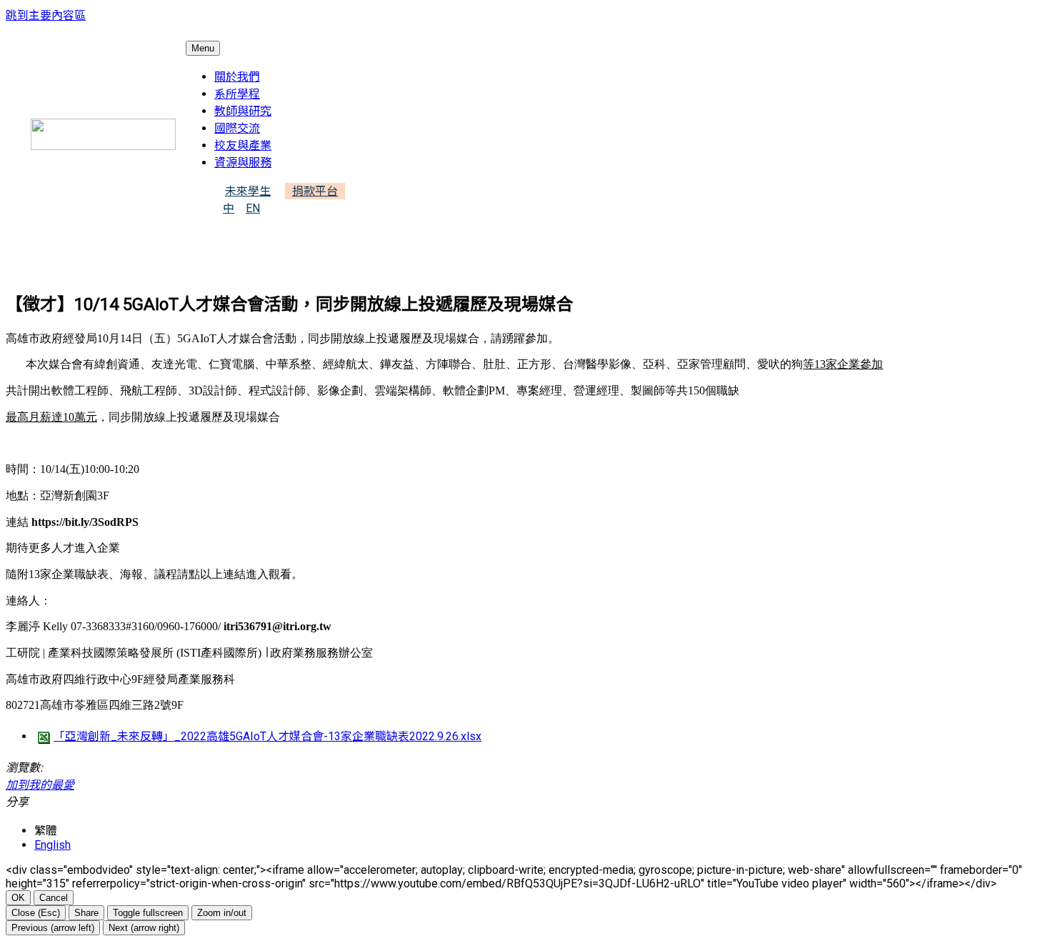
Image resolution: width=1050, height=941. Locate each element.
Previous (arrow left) (52, 927)
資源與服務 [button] (242, 162)
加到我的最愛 (40, 785)
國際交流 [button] (237, 128)
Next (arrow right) (144, 927)
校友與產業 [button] (242, 145)
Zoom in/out (221, 912)
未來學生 (248, 191)
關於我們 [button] (237, 77)
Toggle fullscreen (148, 912)
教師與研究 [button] (242, 111)
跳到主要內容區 (46, 15)
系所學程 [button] (237, 94)
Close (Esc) (35, 912)
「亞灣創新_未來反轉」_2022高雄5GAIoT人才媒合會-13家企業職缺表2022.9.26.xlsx (267, 736)
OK (18, 897)
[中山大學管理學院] (103, 134)
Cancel (53, 897)
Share (86, 912)
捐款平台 (315, 191)
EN (253, 208)
